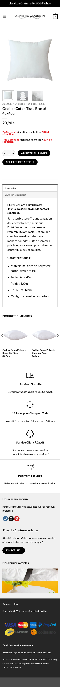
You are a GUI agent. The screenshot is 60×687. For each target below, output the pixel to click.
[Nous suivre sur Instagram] (5, 518)
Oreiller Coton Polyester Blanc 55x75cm (44, 351)
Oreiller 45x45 (36, 104)
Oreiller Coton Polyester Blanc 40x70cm (14, 351)
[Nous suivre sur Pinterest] (17, 518)
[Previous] (7, 59)
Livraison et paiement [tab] (15, 195)
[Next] (52, 59)
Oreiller (20, 104)
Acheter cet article (20, 162)
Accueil (7, 104)
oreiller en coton (37, 296)
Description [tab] (10, 188)
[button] (4, 16)
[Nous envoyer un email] (11, 518)
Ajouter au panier (34, 153)
